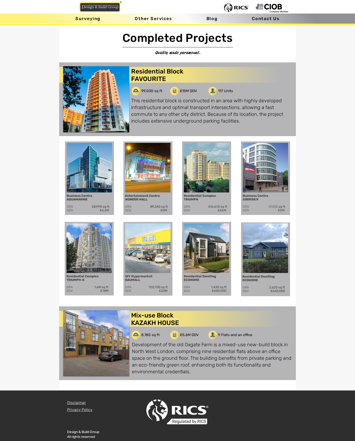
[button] (153, 19)
